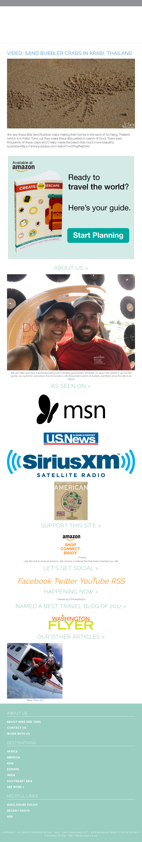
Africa (12, 751)
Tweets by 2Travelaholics (71, 599)
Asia (10, 763)
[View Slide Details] (34, 697)
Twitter (65, 581)
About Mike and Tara (24, 721)
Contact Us (16, 727)
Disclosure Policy (22, 804)
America (13, 757)
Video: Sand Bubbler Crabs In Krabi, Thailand (69, 53)
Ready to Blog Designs (124, 832)
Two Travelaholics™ (75, 832)
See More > (15, 787)
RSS (118, 581)
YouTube (94, 581)
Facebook (34, 581)
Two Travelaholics (71, 21)
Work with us (18, 733)
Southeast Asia (19, 781)
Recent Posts (18, 810)
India (11, 775)
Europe (13, 769)
